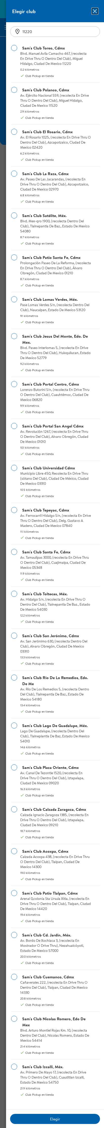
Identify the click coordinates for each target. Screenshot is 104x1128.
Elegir (55, 1119)
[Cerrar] (95, 11)
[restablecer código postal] (17, 32)
